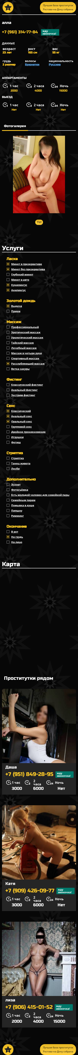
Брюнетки (32, 64)
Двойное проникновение (28, 432)
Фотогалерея (15, 126)
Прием (15, 311)
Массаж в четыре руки (26, 353)
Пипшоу (16, 510)
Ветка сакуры (20, 369)
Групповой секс (21, 426)
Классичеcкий (21, 411)
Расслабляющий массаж (28, 363)
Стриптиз (17, 458)
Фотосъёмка (19, 489)
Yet (39, 222)
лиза (10, 1000)
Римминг (17, 516)
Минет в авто (20, 279)
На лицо (16, 542)
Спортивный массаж (25, 358)
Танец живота (20, 463)
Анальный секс (21, 416)
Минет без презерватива (28, 269)
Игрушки (17, 437)
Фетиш (16, 442)
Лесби (15, 468)
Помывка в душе (22, 505)
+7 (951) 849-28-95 (38, 774)
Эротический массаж (25, 332)
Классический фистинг (27, 384)
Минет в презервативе (26, 264)
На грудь (17, 537)
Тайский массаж (22, 343)
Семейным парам (23, 500)
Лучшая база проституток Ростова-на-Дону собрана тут (58, 8)
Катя (10, 883)
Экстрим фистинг (23, 395)
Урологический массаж (27, 337)
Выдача (16, 306)
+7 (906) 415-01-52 (37, 1007)
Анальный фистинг (24, 390)
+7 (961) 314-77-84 (29, 32)
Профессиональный (25, 327)
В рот (14, 531)
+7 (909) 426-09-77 (38, 891)
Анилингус (18, 290)
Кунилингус (19, 285)
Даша (11, 767)
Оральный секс (21, 421)
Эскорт (16, 484)
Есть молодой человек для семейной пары (40, 495)
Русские (55, 64)
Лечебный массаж (24, 348)
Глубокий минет (22, 274)
